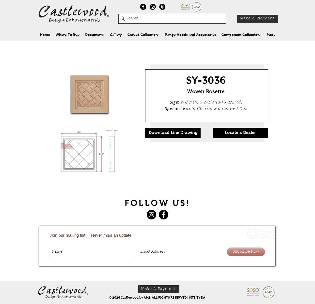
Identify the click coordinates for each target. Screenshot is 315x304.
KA (203, 297)
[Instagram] (153, 7)
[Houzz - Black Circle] (162, 7)
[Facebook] (163, 214)
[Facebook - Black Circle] (143, 7)
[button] (143, 35)
